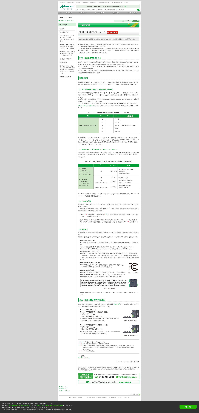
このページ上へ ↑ (64, 391)
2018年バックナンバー (67, 20)
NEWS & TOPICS (65, 76)
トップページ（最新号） (76, 397)
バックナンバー (68, 17)
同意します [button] (188, 407)
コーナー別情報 (102, 397)
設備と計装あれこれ (66, 59)
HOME (61, 17)
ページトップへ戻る (133, 394)
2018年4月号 (135, 21)
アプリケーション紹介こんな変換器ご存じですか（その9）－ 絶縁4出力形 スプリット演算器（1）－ (67, 69)
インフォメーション (124, 397)
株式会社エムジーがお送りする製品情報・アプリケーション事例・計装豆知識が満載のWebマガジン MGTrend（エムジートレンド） (94, 2)
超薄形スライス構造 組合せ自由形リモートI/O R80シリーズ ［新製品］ (67, 46)
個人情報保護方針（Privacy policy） (20, 405)
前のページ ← (63, 386)
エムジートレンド (67, 9)
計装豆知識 (63, 62)
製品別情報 (112, 397)
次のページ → (63, 388)
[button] (90, 411)
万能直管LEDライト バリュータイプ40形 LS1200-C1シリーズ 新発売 (67, 38)
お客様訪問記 (64, 32)
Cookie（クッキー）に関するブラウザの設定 (49, 405)
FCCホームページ (83, 357)
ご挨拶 (62, 28)
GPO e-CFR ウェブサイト (86, 105)
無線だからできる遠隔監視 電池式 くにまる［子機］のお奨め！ (67, 53)
